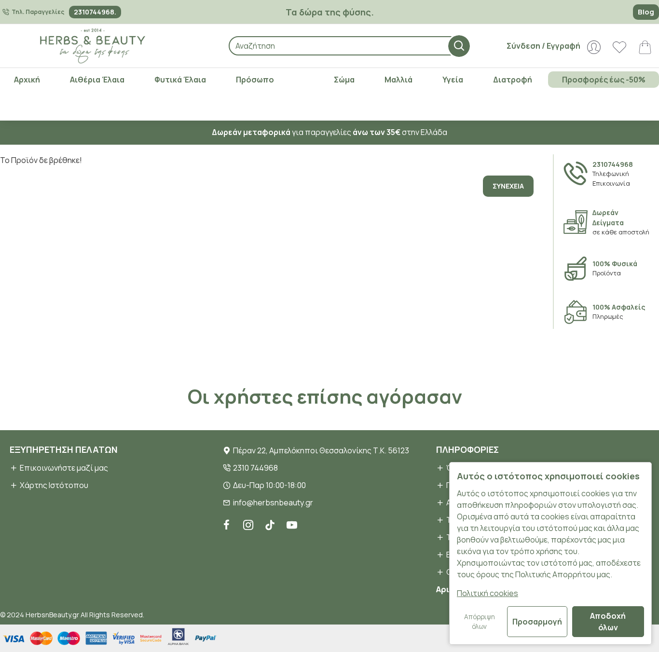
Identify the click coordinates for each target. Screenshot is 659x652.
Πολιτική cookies (487, 593)
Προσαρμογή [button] (537, 621)
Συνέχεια (508, 185)
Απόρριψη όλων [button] (479, 621)
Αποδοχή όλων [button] (608, 622)
